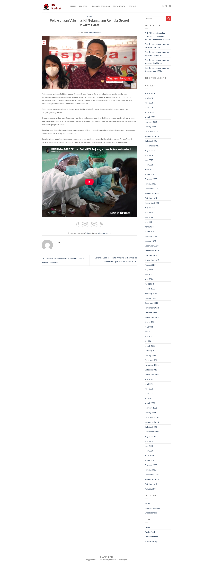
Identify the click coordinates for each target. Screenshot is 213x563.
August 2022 (150, 322)
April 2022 (149, 341)
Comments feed (151, 536)
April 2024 (149, 226)
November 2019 (152, 479)
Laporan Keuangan (101, 6)
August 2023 (150, 265)
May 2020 (149, 451)
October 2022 (151, 312)
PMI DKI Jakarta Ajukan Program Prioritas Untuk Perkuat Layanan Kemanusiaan (157, 36)
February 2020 (151, 465)
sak (99, 32)
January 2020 (150, 470)
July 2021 (149, 384)
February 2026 (151, 122)
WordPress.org (151, 541)
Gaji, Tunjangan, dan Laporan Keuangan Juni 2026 (157, 53)
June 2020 (149, 446)
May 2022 (149, 336)
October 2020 (151, 427)
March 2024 (150, 231)
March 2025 (150, 174)
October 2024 (151, 198)
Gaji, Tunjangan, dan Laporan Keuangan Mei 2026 (157, 61)
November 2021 (152, 365)
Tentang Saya (119, 6)
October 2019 (151, 484)
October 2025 (151, 141)
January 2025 (150, 184)
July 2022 (149, 327)
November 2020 (152, 422)
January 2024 (150, 241)
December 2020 (151, 417)
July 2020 (149, 441)
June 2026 (149, 103)
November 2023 (152, 250)
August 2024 (150, 207)
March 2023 (150, 288)
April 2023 (149, 284)
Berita (73, 6)
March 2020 (150, 460)
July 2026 (149, 98)
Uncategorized (151, 513)
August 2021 (150, 379)
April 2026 (149, 112)
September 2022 (152, 317)
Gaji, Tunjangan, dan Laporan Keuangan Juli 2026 (157, 45)
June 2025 (149, 160)
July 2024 (149, 212)
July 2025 (149, 155)
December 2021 (151, 360)
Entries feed (150, 532)
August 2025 (150, 150)
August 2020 (150, 436)
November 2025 (152, 136)
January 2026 (150, 126)
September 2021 (152, 374)
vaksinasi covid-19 (104, 233)
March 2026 (150, 117)
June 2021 (149, 389)
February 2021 (151, 408)
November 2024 (152, 193)
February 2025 (151, 179)
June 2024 (149, 217)
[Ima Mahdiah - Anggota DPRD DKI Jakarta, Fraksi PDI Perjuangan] (54, 6)
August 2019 (150, 489)
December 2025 (151, 131)
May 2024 (149, 222)
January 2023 (150, 298)
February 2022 (151, 350)
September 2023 (152, 260)
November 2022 (152, 308)
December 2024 (151, 188)
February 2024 (151, 236)
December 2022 (151, 303)
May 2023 (149, 279)
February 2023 (151, 293)
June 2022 (149, 331)
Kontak (132, 6)
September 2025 (152, 145)
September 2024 (152, 203)
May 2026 (149, 107)
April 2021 (149, 398)
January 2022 (150, 355)
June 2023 (149, 274)
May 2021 (149, 393)
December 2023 (151, 246)
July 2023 (149, 269)
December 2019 (151, 474)
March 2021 (150, 403)
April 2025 (149, 169)
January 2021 (150, 412)
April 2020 (149, 455)
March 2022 (150, 346)
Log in (147, 527)
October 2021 (151, 370)
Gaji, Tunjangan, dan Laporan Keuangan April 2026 (157, 69)
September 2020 (152, 431)
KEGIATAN (83, 6)
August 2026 (150, 93)
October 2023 (151, 255)
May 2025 (149, 165)
